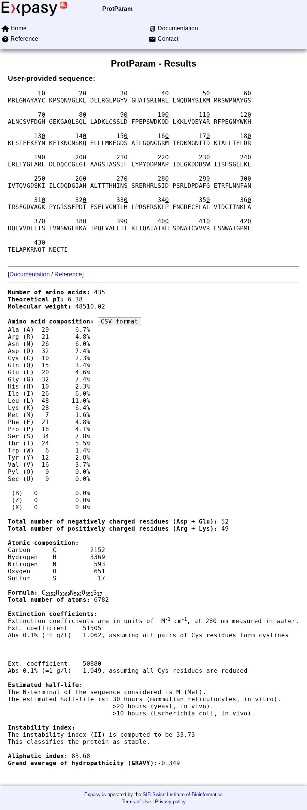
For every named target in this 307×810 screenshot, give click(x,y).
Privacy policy (170, 801)
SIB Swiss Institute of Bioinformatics (183, 794)
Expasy (92, 794)
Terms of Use (136, 801)
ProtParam (117, 9)
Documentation (29, 274)
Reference (68, 274)
